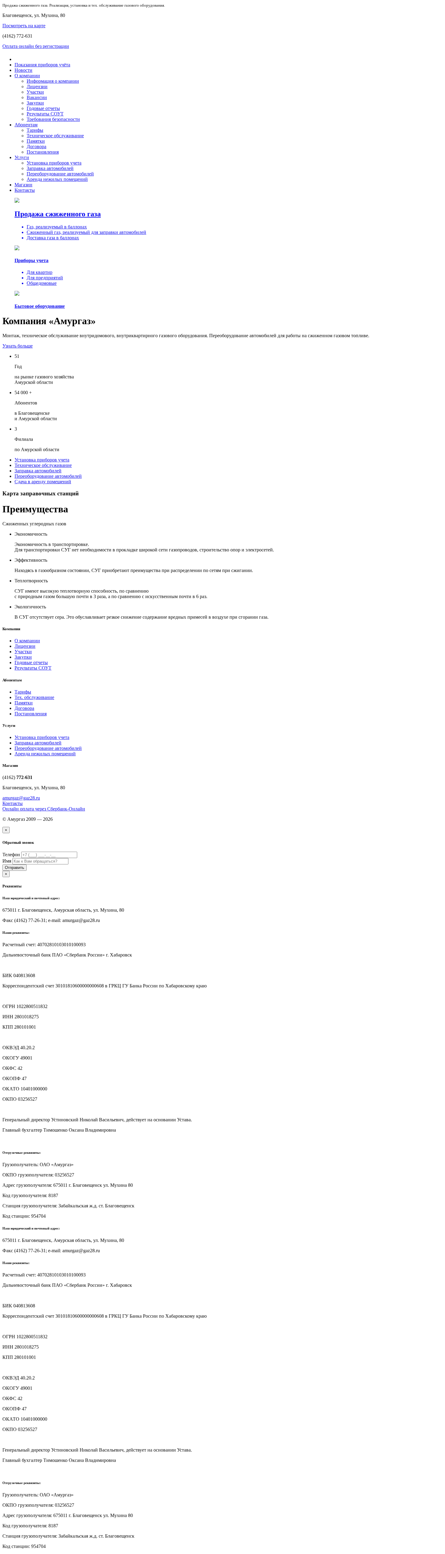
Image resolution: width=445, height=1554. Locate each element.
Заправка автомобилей (50, 168)
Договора (36, 146)
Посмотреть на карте (23, 25)
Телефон (11, 854)
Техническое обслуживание (55, 135)
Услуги (22, 157)
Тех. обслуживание (34, 697)
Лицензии (37, 86)
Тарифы (35, 130)
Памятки (36, 141)
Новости (23, 70)
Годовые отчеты (43, 108)
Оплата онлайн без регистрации (35, 46)
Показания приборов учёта (42, 64)
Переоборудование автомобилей (60, 173)
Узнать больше (17, 345)
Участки (35, 92)
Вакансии (37, 97)
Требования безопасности (53, 119)
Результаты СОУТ (45, 113)
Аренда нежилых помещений (57, 179)
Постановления (43, 152)
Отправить (14, 867)
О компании (27, 75)
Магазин (23, 184)
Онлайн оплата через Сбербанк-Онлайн (43, 808)
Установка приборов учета (54, 162)
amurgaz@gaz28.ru (21, 797)
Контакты (25, 190)
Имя (6, 861)
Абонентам (26, 124)
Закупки (35, 102)
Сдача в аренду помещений (43, 481)
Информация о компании (53, 81)
